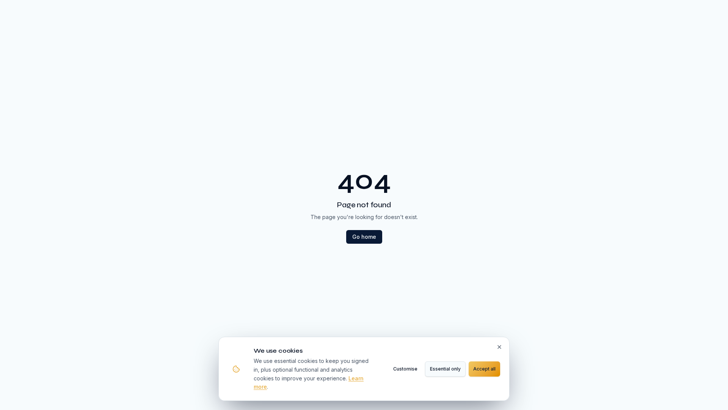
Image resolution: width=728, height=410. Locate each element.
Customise (405, 369)
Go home (364, 236)
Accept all (484, 369)
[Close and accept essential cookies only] (499, 347)
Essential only (445, 369)
